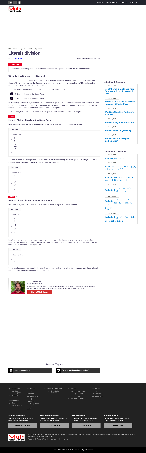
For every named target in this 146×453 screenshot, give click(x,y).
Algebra (100, 2)
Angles (73, 388)
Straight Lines (79, 391)
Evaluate (118, 190)
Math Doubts (12, 49)
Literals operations (22, 370)
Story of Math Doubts (39, 292)
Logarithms (31, 401)
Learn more (118, 425)
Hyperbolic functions (55, 392)
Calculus (134, 2)
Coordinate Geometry (76, 399)
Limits (97, 388)
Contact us (64, 439)
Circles (80, 393)
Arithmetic (16, 388)
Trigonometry (111, 2)
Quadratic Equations (54, 388)
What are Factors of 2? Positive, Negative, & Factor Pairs (120, 103)
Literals (30, 49)
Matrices (30, 409)
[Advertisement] (68, 28)
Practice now (54, 425)
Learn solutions (22, 425)
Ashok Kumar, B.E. (16, 58)
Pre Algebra (18, 392)
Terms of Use (41, 439)
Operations (39, 49)
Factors (33, 388)
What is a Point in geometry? (118, 130)
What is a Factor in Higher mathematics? (117, 139)
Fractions (30, 394)
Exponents (34, 396)
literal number (15, 80)
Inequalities (34, 404)
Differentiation (97, 394)
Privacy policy (53, 439)
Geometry (123, 2)
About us (31, 439)
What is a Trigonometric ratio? (119, 122)
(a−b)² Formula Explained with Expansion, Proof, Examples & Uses (119, 91)
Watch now (86, 425)
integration (99, 396)
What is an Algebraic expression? (75, 370)
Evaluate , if (119, 178)
